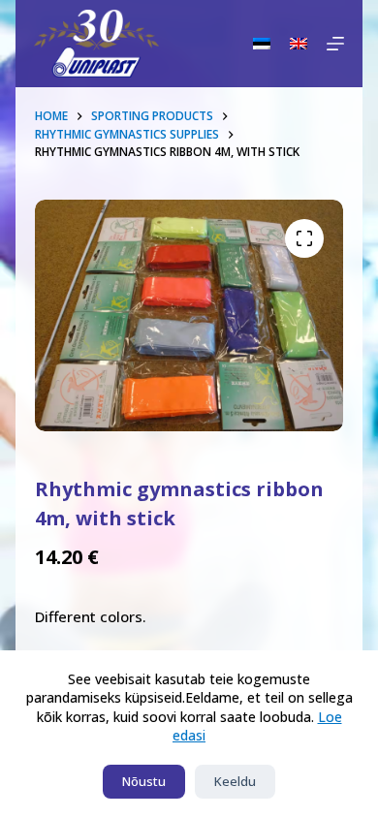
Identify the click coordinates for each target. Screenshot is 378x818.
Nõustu (144, 781)
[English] (298, 43)
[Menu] (335, 43)
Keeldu (235, 781)
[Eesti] (261, 43)
